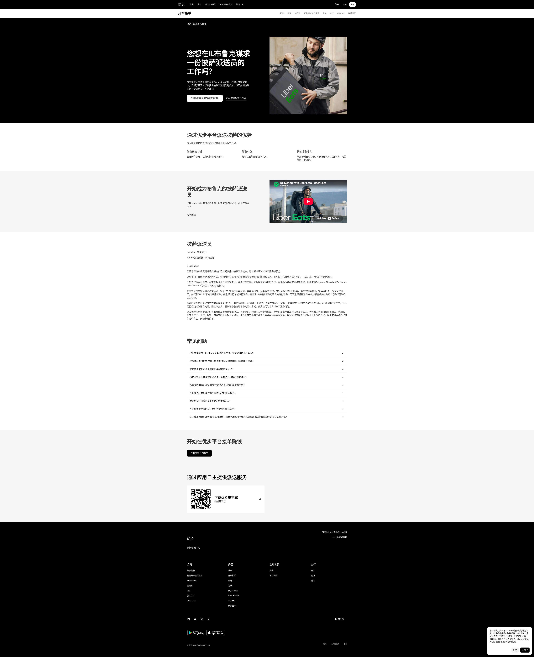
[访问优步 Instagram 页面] (202, 619)
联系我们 (352, 13)
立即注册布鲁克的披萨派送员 (204, 98)
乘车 (192, 4)
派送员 (298, 13)
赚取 (199, 4)
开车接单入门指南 (311, 13)
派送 (189, 24)
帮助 (337, 4)
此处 (525, 639)
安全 (332, 13)
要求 (289, 13)
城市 (195, 24)
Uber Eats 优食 (225, 4)
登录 (345, 4)
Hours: (190, 257)
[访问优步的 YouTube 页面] (195, 619)
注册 (352, 4)
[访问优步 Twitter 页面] (208, 619)
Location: (192, 252)
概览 (282, 13)
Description (193, 266)
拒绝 (515, 650)
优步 (181, 4)
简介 (238, 4)
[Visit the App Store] (215, 633)
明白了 (525, 650)
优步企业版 (210, 4)
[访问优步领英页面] (188, 619)
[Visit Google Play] (196, 633)
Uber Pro (341, 13)
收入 (325, 13)
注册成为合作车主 (199, 453)
